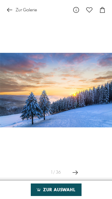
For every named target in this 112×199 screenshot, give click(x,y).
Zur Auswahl (59, 190)
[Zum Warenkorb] (102, 10)
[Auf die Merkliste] (89, 10)
